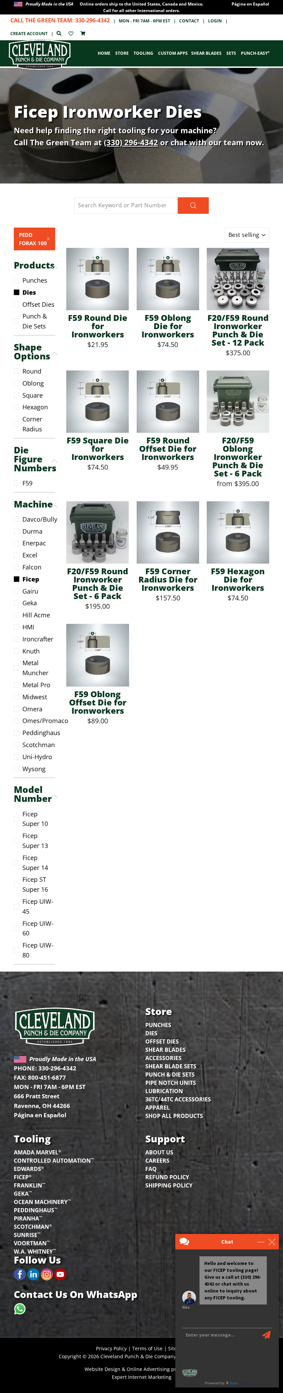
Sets (231, 53)
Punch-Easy (255, 53)
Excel (29, 555)
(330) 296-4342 (131, 142)
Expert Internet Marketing (142, 1377)
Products (34, 265)
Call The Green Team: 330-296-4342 (60, 20)
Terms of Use (147, 1348)
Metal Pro (36, 685)
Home (104, 53)
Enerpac (34, 543)
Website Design (102, 1369)
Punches (34, 280)
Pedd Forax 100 (33, 239)
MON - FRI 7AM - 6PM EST (144, 21)
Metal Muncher (35, 668)
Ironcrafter (37, 639)
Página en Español (250, 4)
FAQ (151, 1169)
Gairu (30, 591)
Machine (33, 504)
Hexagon (35, 407)
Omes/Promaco (38, 720)
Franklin (30, 1185)
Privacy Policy (111, 1348)
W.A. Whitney (35, 1251)
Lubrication (164, 1091)
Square (32, 395)
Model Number (33, 794)
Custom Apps (173, 53)
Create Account (29, 33)
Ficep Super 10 (35, 819)
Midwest (34, 697)
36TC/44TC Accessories (178, 1099)
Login (215, 21)
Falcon (31, 567)
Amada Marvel (37, 1152)
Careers (157, 1160)
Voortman (32, 1242)
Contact (189, 21)
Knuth (31, 651)
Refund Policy (167, 1177)
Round (31, 371)
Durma (32, 531)
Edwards (29, 1168)
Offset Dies (38, 304)
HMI (28, 627)
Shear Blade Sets (170, 1066)
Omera (32, 709)
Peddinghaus (38, 733)
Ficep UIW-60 (37, 928)
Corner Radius (32, 424)
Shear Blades (206, 53)
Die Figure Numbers (34, 459)
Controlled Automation (54, 1160)
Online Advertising (148, 1369)
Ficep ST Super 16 (35, 884)
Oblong (33, 383)
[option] (141, 7)
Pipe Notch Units (170, 1083)
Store (122, 53)
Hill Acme (36, 615)
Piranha (28, 1218)
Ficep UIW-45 (37, 906)
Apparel (157, 1107)
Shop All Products (174, 1116)
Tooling (143, 53)
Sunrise (27, 1234)
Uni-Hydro (37, 757)
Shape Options (32, 351)
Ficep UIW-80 (37, 950)
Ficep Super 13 (35, 840)
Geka (29, 603)
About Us (159, 1152)
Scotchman (38, 745)
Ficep (30, 579)
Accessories (163, 1058)
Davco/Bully (38, 519)
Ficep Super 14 (35, 862)
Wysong (34, 769)
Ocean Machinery (42, 1201)
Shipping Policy (169, 1185)
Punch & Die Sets (34, 321)
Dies (29, 292)
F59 (27, 483)
